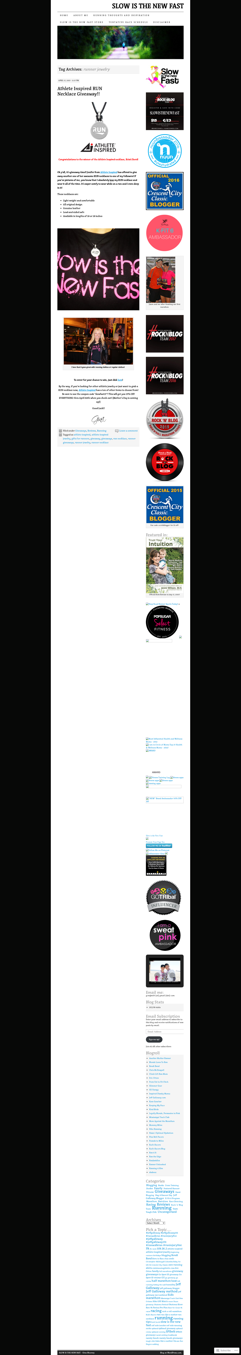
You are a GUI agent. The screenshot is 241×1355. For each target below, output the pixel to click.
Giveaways (80, 430)
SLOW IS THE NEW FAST (148, 6)
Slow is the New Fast (154, 836)
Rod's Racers (155, 1145)
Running (101, 430)
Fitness (150, 1192)
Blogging (151, 1185)
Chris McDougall (156, 1070)
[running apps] (153, 783)
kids (171, 1295)
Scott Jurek (155, 1322)
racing (156, 1310)
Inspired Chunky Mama (159, 1093)
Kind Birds (154, 1109)
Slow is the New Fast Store (82, 22)
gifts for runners (80, 438)
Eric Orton (154, 1078)
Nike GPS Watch (160, 1301)
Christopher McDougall (155, 1262)
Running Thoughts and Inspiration (121, 15)
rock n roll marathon (172, 1311)
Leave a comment (128, 430)
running (164, 1318)
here (120, 379)
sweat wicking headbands (166, 1335)
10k (159, 1248)
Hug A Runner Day (163, 1195)
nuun (170, 1301)
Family (158, 1188)
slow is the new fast (163, 1323)
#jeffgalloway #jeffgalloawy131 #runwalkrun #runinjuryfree (162, 1234)
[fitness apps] (176, 777)
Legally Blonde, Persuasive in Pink (164, 1113)
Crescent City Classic (159, 1265)
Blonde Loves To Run (158, 1062)
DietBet (149, 1188)
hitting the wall (159, 1285)
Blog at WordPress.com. (171, 1352)
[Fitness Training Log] (159, 777)
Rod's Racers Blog (157, 1148)
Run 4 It (152, 1152)
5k (147, 1248)
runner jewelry (82, 442)
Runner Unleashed (157, 1164)
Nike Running (155, 1129)
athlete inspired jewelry (158, 1251)
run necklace (120, 438)
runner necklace (100, 442)
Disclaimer (162, 22)
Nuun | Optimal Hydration (161, 1133)
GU (163, 1277)
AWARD (156, 772)
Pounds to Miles (156, 1141)
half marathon (161, 1281)
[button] (157, 975)
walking (155, 1344)
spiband (155, 1328)
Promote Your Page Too (155, 842)
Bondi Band (154, 1066)
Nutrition (163, 1201)
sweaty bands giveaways (171, 1338)
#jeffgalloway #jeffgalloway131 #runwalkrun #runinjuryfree (164, 1242)
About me (80, 15)
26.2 (164, 1248)
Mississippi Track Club (159, 1117)
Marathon (151, 1201)
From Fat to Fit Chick (158, 1082)
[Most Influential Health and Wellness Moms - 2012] (165, 741)
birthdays (157, 1255)
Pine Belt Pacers (156, 1137)
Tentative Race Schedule (128, 22)
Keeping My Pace (157, 1105)
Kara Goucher (155, 1101)
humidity (170, 1284)
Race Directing (176, 1201)
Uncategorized (167, 1212)
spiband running (158, 1332)
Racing (151, 1204)
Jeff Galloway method (162, 1291)
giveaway (95, 438)
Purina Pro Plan (160, 1307)
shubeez (152, 1172)
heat (174, 1281)
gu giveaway (170, 1278)
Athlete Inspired (108, 172)
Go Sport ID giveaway (169, 1274)
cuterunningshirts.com (163, 1268)
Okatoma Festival (161, 1305)
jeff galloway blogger (170, 1288)
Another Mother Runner (160, 1058)
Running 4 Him (156, 1168)
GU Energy (154, 1089)
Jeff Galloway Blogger (161, 1197)
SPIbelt (170, 1331)
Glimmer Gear (155, 1086)
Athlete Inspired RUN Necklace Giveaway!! (79, 91)
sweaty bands (152, 1338)
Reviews (92, 430)
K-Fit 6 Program (172, 1198)
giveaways (106, 438)
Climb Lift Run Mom (158, 1074)
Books (161, 1185)
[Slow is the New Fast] (147, 839)
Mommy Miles (155, 1125)
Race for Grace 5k (175, 1308)
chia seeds (169, 1258)
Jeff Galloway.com (157, 1097)
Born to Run (158, 1258)
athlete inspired (82, 434)
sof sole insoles (158, 1325)
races (148, 1311)
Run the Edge (155, 1156)
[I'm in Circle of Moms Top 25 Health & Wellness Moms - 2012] (165, 747)
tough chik (150, 1341)
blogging (166, 1255)
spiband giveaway (167, 1328)
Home (64, 15)
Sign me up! (154, 1039)
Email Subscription (163, 1016)
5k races (153, 1249)
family (155, 1271)
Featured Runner (172, 1188)
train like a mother (164, 1341)
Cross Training (172, 1185)
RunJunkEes (154, 1160)
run (159, 1314)
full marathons (165, 1271)
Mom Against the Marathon (161, 1121)
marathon (153, 1298)
